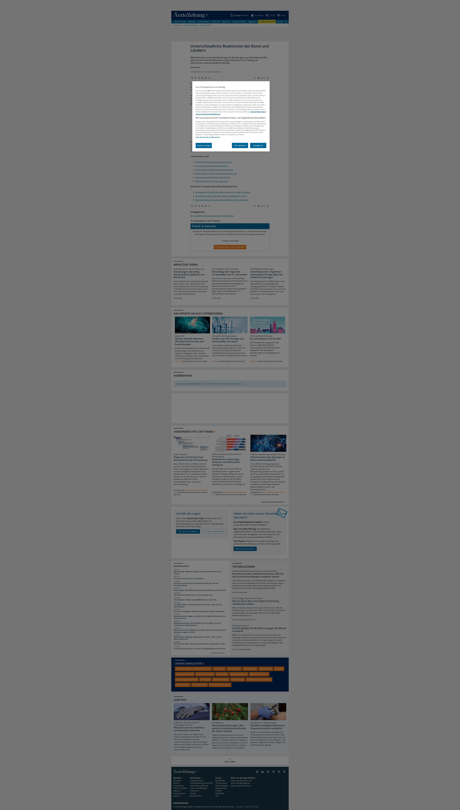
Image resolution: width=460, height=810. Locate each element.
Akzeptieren (258, 145)
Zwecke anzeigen (203, 145)
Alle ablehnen (240, 145)
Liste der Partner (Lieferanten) (208, 137)
